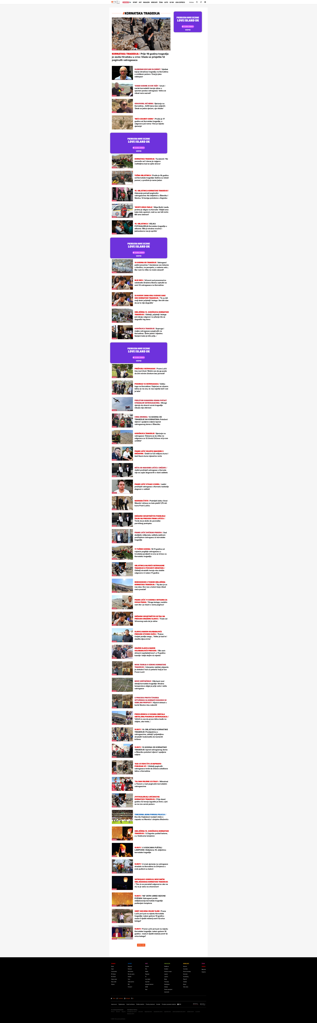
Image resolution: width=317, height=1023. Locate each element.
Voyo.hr (124, 1011)
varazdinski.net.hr (158, 1011)
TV (145, 976)
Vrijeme (113, 984)
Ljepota (166, 974)
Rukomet (130, 969)
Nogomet (130, 966)
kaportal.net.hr (148, 1011)
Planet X (185, 979)
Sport (135, 2)
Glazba (146, 971)
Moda (165, 979)
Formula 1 (130, 987)
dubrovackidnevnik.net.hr (179, 1011)
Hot (140, 2)
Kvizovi (184, 984)
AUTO (166, 2)
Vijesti (112, 966)
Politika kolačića (140, 1004)
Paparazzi (147, 974)
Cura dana (185, 969)
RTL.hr (112, 1011)
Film (146, 969)
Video (203, 966)
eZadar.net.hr (190, 1011)
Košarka (129, 976)
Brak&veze (166, 966)
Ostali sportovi (131, 981)
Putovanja (166, 981)
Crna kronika (114, 971)
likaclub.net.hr (130, 1013)
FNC (129, 984)
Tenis (129, 979)
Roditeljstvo (167, 984)
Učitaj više (141, 945)
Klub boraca (130, 971)
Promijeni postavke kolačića (169, 1004)
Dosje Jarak (113, 981)
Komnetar (185, 974)
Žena (161, 2)
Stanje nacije (114, 979)
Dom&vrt (166, 969)
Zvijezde (147, 966)
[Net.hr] (203, 1004)
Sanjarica (204, 972)
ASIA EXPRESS (180, 2)
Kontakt (158, 1004)
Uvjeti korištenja (130, 1004)
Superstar (147, 981)
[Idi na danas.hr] (127, 2)
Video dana (185, 987)
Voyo (146, 989)
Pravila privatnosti (150, 1004)
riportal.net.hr (167, 1011)
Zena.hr (118, 1011)
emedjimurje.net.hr (132, 1011)
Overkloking (185, 976)
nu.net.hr (197, 1011)
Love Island (147, 979)
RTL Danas (113, 974)
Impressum (114, 1004)
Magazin (146, 2)
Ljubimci (166, 976)
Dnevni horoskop (187, 971)
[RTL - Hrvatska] (196, 1004)
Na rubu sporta (131, 974)
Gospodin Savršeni (149, 984)
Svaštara (185, 981)
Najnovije (204, 969)
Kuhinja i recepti (168, 971)
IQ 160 (172, 2)
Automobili (166, 992)
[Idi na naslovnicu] (116, 3)
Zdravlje (166, 987)
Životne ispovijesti (168, 989)
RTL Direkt (113, 976)
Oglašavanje (121, 1004)
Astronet (185, 966)
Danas (113, 963)
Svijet (112, 969)
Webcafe (154, 2)
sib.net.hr (140, 1011)
